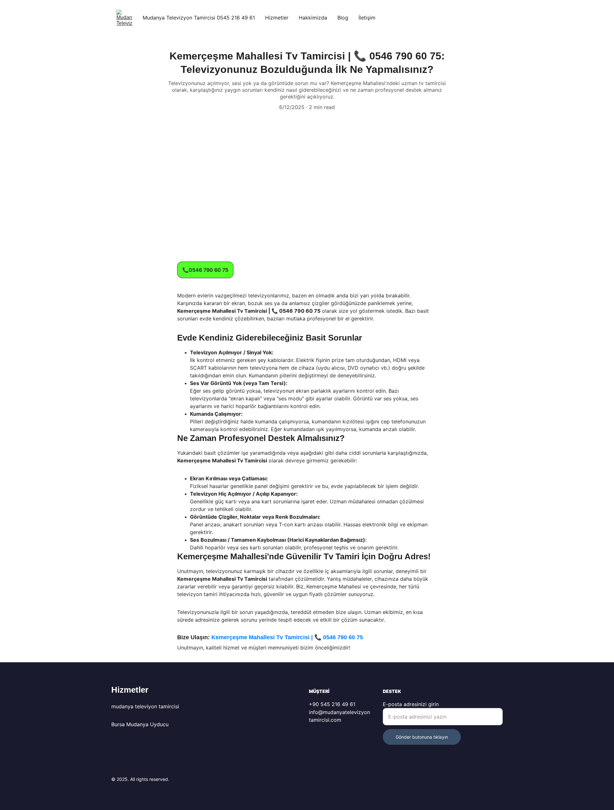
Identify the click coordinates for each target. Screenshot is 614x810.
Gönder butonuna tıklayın (422, 737)
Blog (342, 17)
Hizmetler (276, 17)
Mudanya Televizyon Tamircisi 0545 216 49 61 (199, 17)
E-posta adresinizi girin (411, 704)
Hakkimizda (313, 17)
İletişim (366, 17)
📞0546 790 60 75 (205, 270)
